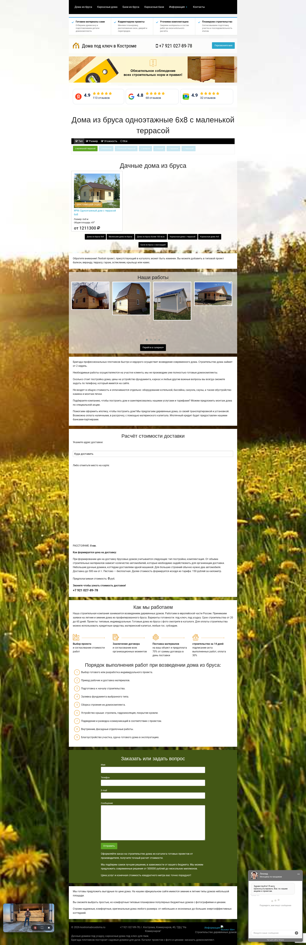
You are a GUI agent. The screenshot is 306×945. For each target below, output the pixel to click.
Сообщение (107, 803)
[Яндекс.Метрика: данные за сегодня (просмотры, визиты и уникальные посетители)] (228, 927)
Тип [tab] (80, 141)
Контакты (199, 6)
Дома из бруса (83, 6)
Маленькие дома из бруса (120, 237)
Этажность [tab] (110, 141)
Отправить (109, 846)
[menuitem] (83, 7)
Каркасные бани (154, 6)
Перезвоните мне (223, 45)
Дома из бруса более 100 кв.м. (151, 237)
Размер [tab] (93, 141)
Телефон (105, 777)
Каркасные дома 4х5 (209, 237)
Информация (177, 6)
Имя (103, 764)
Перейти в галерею (152, 347)
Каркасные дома (107, 6)
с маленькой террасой (85, 148)
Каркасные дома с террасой (182, 237)
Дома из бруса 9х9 (95, 237)
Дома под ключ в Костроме (108, 46)
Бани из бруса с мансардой (153, 245)
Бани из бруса (131, 6)
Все (125, 141)
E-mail (104, 790)
